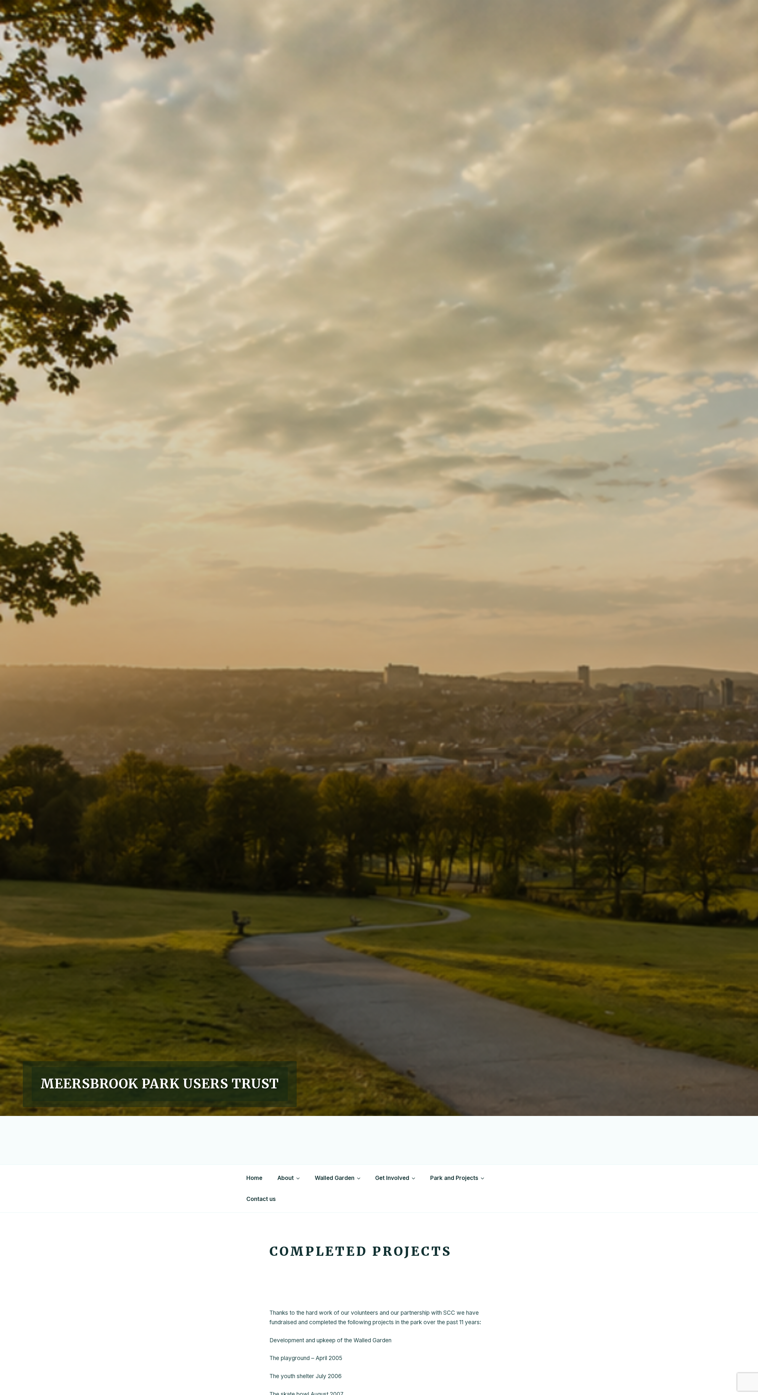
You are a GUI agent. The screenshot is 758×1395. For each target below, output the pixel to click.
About (285, 1178)
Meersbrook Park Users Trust (160, 1084)
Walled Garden (334, 1178)
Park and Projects (454, 1178)
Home (254, 1178)
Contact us (261, 1199)
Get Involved (392, 1178)
